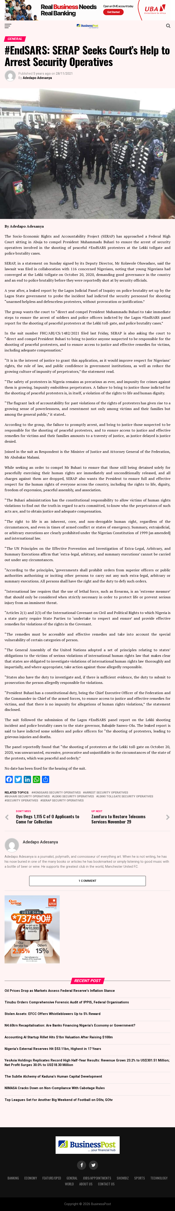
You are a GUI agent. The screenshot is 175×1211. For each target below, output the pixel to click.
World (69, 1184)
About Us (86, 1184)
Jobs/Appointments (97, 1178)
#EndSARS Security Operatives (57, 792)
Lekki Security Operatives (74, 796)
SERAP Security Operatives (63, 800)
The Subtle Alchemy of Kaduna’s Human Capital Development (53, 1076)
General (72, 1178)
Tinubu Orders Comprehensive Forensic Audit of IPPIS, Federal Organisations (67, 1002)
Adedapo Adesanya (37, 78)
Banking (13, 1178)
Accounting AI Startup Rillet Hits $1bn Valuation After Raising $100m (59, 1037)
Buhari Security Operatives (28, 796)
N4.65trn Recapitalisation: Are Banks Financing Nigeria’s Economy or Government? (70, 1025)
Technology (158, 1178)
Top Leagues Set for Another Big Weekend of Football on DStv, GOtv (59, 1100)
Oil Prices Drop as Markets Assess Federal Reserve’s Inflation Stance (60, 991)
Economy (30, 1178)
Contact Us (106, 1184)
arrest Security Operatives (106, 792)
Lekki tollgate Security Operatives (125, 796)
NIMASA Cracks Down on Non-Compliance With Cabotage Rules (55, 1088)
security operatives (22, 800)
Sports (139, 1178)
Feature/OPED (51, 1178)
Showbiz (123, 1178)
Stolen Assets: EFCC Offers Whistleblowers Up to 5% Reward (52, 1014)
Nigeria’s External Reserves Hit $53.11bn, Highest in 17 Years (53, 1049)
